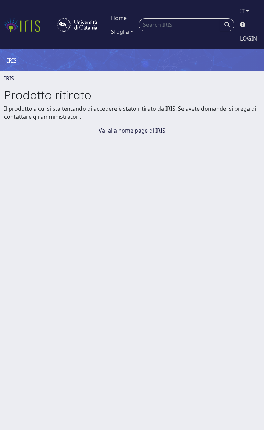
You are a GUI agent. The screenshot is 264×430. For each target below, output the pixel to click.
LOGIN (248, 38)
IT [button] (242, 11)
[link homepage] (25, 24)
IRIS (9, 78)
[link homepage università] (77, 24)
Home (119, 18)
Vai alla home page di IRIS (132, 130)
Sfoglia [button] (120, 31)
